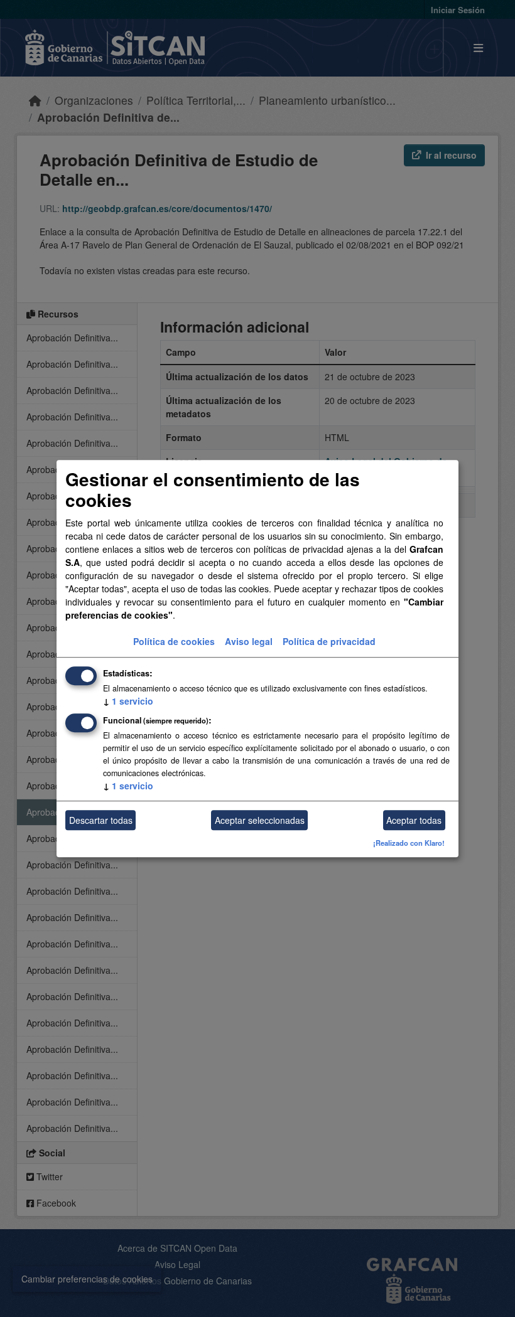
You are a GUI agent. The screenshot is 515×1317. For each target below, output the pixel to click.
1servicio (128, 701)
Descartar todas (101, 820)
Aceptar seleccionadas (260, 820)
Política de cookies (174, 642)
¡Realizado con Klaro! (409, 843)
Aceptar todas (414, 820)
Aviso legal (249, 642)
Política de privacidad (329, 642)
